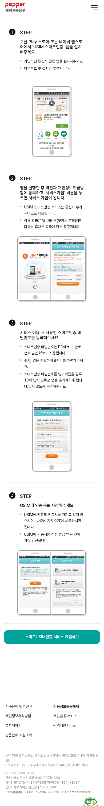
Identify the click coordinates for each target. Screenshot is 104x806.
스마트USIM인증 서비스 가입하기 (52, 637)
